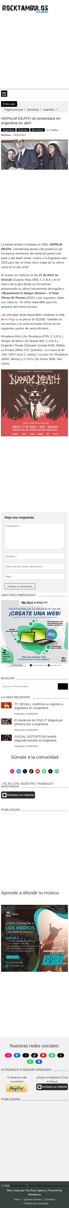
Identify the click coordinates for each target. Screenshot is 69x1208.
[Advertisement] (34, 50)
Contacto (50, 1199)
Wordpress (34, 1194)
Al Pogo (10, 319)
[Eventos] (33, 109)
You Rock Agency (36, 1190)
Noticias (23, 129)
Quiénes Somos (32, 1199)
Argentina (48, 109)
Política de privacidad (36, 1203)
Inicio (17, 1199)
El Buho (29, 359)
